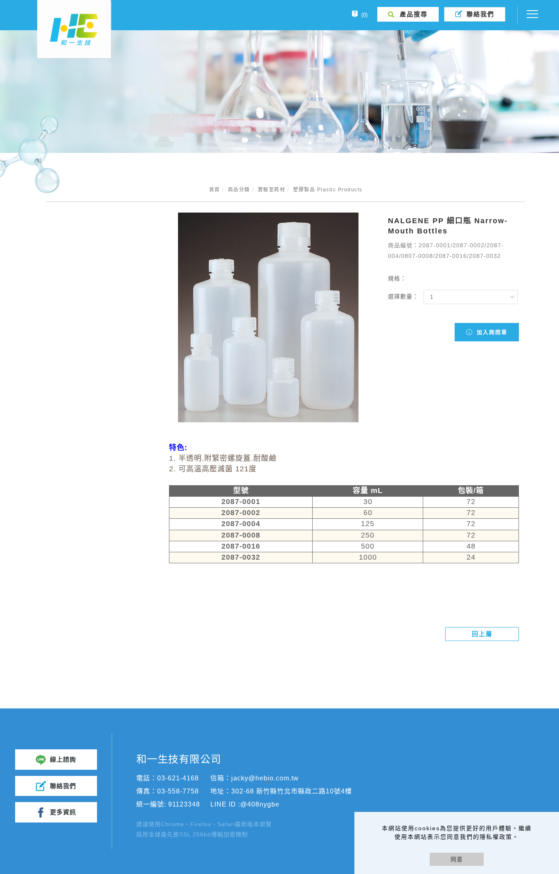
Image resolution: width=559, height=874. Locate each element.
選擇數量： (403, 296)
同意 (457, 859)
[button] (408, 14)
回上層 (482, 633)
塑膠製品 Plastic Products (328, 190)
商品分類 (239, 190)
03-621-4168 (178, 778)
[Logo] (74, 29)
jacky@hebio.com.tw (265, 778)
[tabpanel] (279, 91)
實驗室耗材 (272, 190)
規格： (397, 278)
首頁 (214, 190)
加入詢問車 (490, 332)
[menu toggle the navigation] (530, 14)
